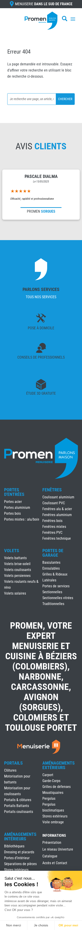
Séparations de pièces (20, 864)
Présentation (51, 843)
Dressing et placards (19, 852)
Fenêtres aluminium (57, 515)
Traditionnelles (53, 604)
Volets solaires (15, 593)
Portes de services (55, 586)
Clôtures (10, 770)
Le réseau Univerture (57, 849)
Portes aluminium (17, 507)
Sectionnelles (52, 592)
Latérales (49, 580)
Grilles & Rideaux (54, 574)
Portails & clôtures (17, 800)
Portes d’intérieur (17, 858)
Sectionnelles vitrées (57, 598)
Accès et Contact (54, 863)
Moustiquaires (52, 792)
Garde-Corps (51, 781)
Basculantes (51, 562)
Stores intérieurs (16, 870)
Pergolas (48, 798)
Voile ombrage (53, 822)
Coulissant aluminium (58, 497)
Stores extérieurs (54, 816)
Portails (13, 763)
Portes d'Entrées (14, 492)
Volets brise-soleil (17, 564)
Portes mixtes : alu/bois (21, 519)
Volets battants (15, 558)
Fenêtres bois (52, 521)
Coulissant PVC (53, 503)
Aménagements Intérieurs (20, 836)
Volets (11, 550)
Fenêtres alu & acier (57, 509)
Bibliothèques (14, 846)
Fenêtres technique (56, 538)
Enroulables (51, 568)
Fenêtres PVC (52, 532)
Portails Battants (16, 806)
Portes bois (12, 513)
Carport (47, 775)
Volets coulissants (17, 570)
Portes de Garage (52, 553)
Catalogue (49, 856)
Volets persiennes (17, 575)
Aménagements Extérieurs (58, 765)
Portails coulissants (18, 811)
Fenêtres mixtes (54, 526)
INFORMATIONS (54, 836)
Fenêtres (52, 489)
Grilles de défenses (56, 787)
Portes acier (13, 501)
